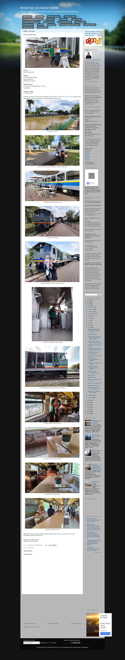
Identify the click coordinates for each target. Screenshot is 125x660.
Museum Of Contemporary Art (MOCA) (93, 359)
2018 (88, 411)
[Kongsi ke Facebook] (54, 545)
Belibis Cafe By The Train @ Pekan (63, 96)
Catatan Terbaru (29, 623)
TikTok (87, 158)
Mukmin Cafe (91, 377)
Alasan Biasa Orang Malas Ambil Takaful (94, 342)
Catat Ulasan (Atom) (34, 627)
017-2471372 (88, 118)
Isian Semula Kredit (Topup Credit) (32, 19)
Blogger (86, 647)
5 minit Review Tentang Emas (93, 107)
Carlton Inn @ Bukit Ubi (63, 534)
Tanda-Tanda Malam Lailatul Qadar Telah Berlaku (92, 543)
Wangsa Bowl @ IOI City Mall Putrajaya (96, 422)
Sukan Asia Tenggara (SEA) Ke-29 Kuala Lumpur (94, 331)
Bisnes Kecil (90, 524)
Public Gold (51, 24)
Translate (53, 642)
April (89, 325)
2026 (88, 300)
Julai (89, 318)
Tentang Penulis (42, 27)
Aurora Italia (40, 16)
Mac (89, 327)
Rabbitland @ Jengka (96, 482)
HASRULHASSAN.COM (93, 540)
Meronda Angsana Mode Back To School (93, 521)
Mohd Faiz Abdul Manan (94, 59)
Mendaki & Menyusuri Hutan (31, 22)
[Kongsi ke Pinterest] (56, 545)
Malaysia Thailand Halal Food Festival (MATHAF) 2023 (96, 466)
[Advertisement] (52, 608)
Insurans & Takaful (70, 16)
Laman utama (53, 623)
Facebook (88, 150)
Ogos (90, 316)
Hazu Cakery (91, 375)
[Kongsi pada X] (52, 545)
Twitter (87, 155)
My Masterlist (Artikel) (65, 22)
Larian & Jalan (76, 19)
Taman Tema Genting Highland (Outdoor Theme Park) (94, 338)
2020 (88, 407)
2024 (88, 305)
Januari (90, 397)
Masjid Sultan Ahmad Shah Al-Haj (94, 392)
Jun (89, 320)
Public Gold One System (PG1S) (70, 24)
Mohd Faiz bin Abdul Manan (39, 8)
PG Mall (40, 24)
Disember (91, 307)
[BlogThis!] (51, 545)
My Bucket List (49, 22)
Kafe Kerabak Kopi (93, 385)
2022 (88, 402)
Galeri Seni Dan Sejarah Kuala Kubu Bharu (95, 349)
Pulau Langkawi (92, 334)
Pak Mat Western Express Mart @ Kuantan (93, 368)
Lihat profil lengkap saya (91, 81)
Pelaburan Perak (28, 24)
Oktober (90, 311)
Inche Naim (90, 547)
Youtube (87, 159)
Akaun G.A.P (27, 16)
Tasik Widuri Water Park (95, 355)
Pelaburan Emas (80, 22)
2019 (88, 409)
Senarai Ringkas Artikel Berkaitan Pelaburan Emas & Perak (92, 33)
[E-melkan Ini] (49, 545)
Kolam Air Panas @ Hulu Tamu (93, 352)
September (91, 314)
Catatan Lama (76, 623)
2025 (88, 303)
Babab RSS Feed (92, 518)
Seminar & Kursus (90, 24)
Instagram (88, 151)
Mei (89, 322)
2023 (88, 400)
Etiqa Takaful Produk (53, 16)
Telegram (87, 156)
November (91, 309)
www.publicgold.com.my (91, 213)
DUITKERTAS (90, 532)
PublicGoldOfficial (90, 164)
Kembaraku (50, 19)
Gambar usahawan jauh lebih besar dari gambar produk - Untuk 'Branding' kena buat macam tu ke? (93, 527)
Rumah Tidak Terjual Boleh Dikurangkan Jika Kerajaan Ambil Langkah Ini (93, 536)
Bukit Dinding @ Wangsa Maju (97, 451)
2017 (88, 413)
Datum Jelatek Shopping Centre (93, 372)
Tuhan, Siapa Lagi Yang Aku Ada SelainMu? (93, 549)
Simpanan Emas (28, 27)
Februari (90, 395)
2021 (88, 404)
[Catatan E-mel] (46, 545)
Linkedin (87, 153)
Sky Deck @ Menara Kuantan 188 (97, 436)
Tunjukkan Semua (98, 552)
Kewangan (63, 19)
